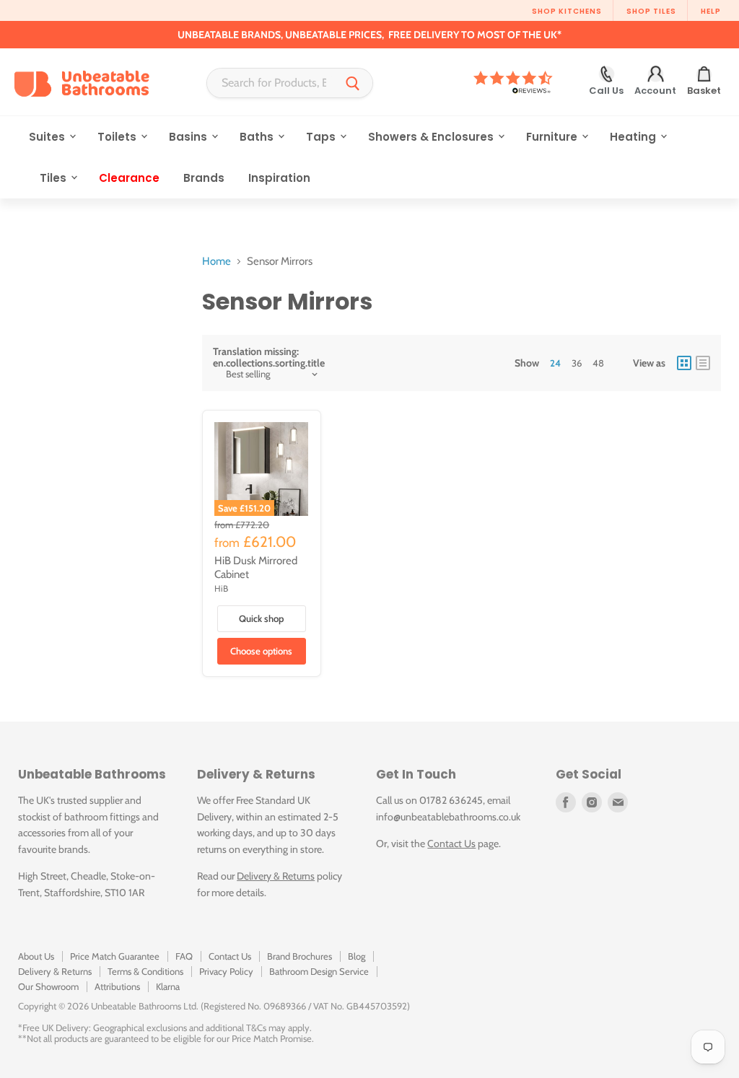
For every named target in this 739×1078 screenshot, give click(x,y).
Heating (634, 136)
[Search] (352, 83)
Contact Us (451, 843)
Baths (258, 136)
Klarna (168, 986)
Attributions (117, 986)
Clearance (129, 177)
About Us (36, 956)
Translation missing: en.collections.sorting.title (269, 357)
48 (598, 363)
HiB (221, 588)
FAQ (184, 956)
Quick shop (261, 618)
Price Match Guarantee (114, 956)
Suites (48, 136)
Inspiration (279, 177)
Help (711, 11)
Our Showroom (48, 986)
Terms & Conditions (145, 971)
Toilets (118, 136)
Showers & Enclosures (432, 136)
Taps (322, 136)
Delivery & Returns (276, 875)
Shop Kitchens (567, 11)
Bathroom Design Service (319, 971)
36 (577, 363)
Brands (203, 177)
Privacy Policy (226, 971)
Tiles (54, 177)
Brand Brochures (299, 956)
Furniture (553, 136)
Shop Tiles (651, 11)
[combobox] (270, 83)
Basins (189, 136)
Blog (356, 956)
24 (555, 363)
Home (216, 261)
